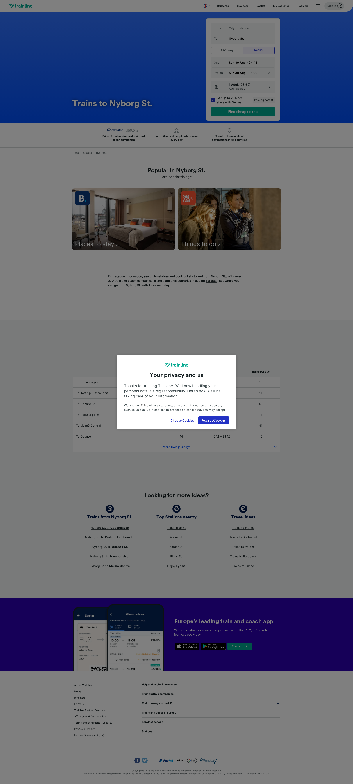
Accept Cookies (214, 420)
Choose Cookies (182, 420)
